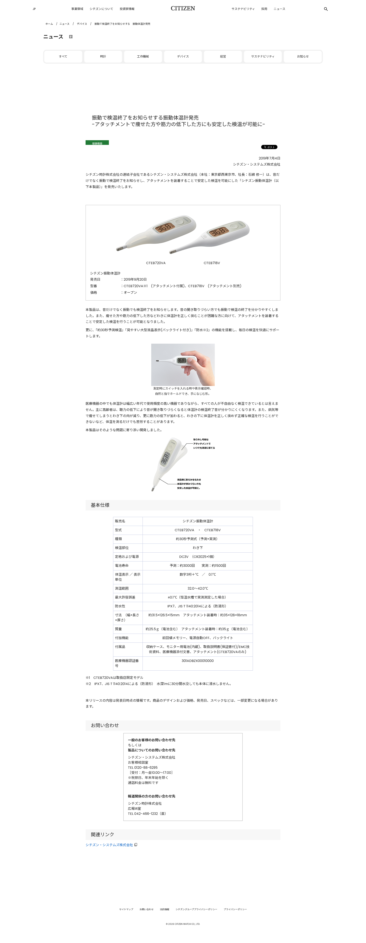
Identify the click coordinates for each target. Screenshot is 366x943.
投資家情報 (127, 9)
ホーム (49, 24)
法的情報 (164, 909)
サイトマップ (126, 909)
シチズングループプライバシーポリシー (196, 909)
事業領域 (77, 9)
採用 (264, 9)
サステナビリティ (243, 9)
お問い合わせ (147, 909)
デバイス (82, 24)
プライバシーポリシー (235, 909)
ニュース (279, 9)
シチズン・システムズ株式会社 (109, 845)
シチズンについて (101, 9)
